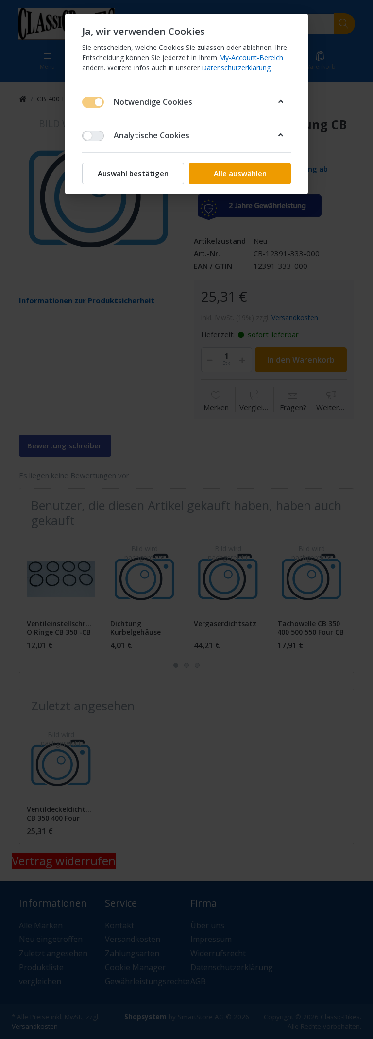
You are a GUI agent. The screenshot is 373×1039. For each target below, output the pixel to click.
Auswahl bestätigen (133, 173)
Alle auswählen (240, 173)
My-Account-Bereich (251, 57)
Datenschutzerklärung (236, 67)
